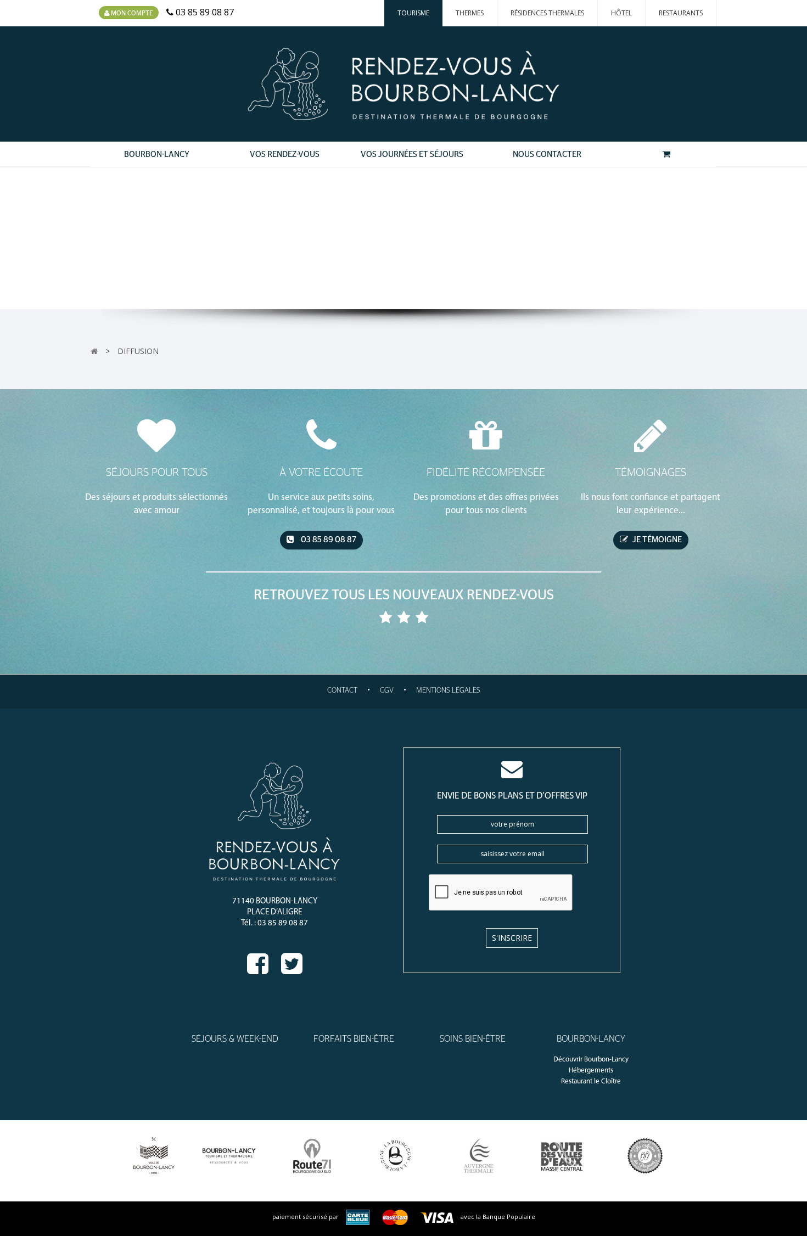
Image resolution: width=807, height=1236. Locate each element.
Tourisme (413, 13)
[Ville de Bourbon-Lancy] (154, 1156)
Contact (342, 690)
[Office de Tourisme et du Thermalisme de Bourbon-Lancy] (229, 1156)
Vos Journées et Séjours (412, 154)
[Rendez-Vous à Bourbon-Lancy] (403, 84)
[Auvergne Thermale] (479, 1156)
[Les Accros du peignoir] (645, 1156)
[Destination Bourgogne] (395, 1156)
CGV (387, 690)
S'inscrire (512, 937)
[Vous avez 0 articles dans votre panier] (666, 154)
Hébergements (591, 1070)
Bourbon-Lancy (156, 154)
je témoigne (656, 540)
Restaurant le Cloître (591, 1081)
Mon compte (131, 13)
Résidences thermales (547, 13)
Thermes (470, 13)
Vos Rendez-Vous (285, 154)
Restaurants (681, 13)
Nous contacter (547, 154)
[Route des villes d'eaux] (562, 1156)
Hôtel (621, 13)
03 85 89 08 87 (327, 540)
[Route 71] (312, 1156)
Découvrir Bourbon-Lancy (591, 1059)
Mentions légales (448, 690)
